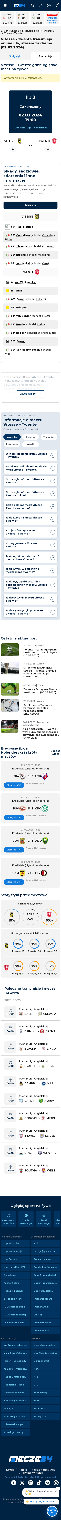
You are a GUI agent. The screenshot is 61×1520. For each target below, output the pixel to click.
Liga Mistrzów (11, 1243)
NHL (36, 1377)
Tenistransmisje (26, 1222)
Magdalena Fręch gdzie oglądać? (17, 1384)
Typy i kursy (12, 444)
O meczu (30, 437)
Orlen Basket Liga (13, 1424)
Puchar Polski (11, 1283)
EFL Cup (38, 1314)
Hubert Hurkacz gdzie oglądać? (17, 1361)
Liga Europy (10, 1259)
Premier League (42, 1259)
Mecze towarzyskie (44, 1345)
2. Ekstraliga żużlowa (15, 1400)
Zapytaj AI (52, 1511)
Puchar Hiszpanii (43, 1299)
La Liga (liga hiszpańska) (47, 1251)
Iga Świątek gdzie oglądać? (17, 1345)
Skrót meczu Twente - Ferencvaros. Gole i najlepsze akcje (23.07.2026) (37, 709)
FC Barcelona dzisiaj (15, 1314)
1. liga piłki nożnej (13, 1291)
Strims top (39, 1408)
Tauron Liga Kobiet (14, 1416)
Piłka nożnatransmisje (8, 1222)
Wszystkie (12, 437)
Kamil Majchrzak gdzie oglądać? (17, 1369)
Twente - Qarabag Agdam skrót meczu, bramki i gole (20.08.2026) (40, 652)
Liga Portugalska (43, 1291)
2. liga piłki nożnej (13, 1299)
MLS (36, 1243)
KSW (36, 1400)
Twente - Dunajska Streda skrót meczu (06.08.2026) (40, 691)
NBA (36, 1369)
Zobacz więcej (55, 752)
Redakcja (22, 1470)
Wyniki (30, 444)
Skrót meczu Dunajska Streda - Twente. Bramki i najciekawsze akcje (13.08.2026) (39, 672)
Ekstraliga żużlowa (14, 1392)
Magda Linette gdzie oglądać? (17, 1377)
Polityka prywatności (32, 1473)
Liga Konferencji (13, 1251)
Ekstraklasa (10, 1275)
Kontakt (10, 1470)
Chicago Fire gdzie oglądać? (17, 1322)
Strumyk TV (40, 1416)
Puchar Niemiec (42, 1322)
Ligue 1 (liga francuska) (46, 1283)
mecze (19, 5)
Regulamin (49, 1470)
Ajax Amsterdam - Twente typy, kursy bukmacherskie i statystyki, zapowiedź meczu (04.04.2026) (41, 733)
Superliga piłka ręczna (16, 1432)
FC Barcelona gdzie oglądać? (17, 1306)
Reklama (35, 1470)
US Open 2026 (41, 1361)
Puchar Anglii (41, 1306)
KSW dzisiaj (40, 1392)
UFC (36, 1384)
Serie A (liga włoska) (45, 1275)
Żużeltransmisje (43, 1222)
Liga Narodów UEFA (14, 1267)
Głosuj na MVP (14, 785)
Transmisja (46, 56)
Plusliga (8, 1408)
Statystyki (15, 56)
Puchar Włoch (41, 1330)
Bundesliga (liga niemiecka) (47, 1267)
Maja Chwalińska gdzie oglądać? (17, 1353)
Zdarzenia (30, 205)
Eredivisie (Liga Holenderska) (30, 127)
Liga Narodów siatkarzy (47, 1353)
